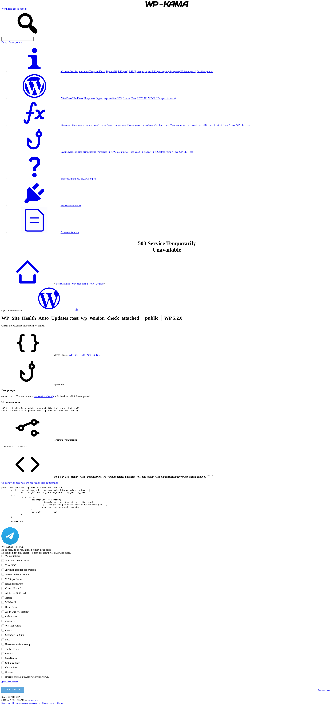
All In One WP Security (17, 611)
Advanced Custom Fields (17, 560)
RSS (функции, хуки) (140, 71)
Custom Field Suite (14, 634)
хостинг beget (33, 700)
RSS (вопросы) (188, 71)
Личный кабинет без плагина (20, 569)
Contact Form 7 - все (224, 125)
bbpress (9, 653)
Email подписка (205, 71)
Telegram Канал (97, 71)
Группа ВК (111, 71)
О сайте (74, 71)
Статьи (60, 703)
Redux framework (14, 583)
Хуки (70, 151)
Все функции (63, 283)
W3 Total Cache (13, 625)
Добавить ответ (9, 681)
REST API (142, 98)
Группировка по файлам (140, 125)
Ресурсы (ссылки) (166, 98)
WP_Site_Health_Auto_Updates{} (86, 354)
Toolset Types (12, 649)
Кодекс (99, 98)
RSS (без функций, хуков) (166, 71)
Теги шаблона (105, 125)
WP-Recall (10, 602)
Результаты (324, 690)
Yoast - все (197, 125)
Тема (133, 98)
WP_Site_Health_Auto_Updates (88, 283)
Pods (7, 639)
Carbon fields (11, 667)
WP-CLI (152, 98)
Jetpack (8, 597)
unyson (8, 630)
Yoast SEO (10, 565)
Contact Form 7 (13, 588)
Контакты (84, 71)
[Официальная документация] (49, 310)
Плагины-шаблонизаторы (18, 644)
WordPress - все (162, 125)
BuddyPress (11, 607)
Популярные (120, 125)
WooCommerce (12, 555)
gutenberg (10, 621)
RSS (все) (123, 71)
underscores (11, 616)
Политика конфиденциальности (25, 703)
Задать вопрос (88, 178)
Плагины (76, 205)
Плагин (126, 98)
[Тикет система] (76, 310)
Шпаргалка (89, 98)
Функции (77, 125)
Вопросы (75, 178)
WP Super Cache (13, 579)
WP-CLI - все (243, 125)
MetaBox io (11, 658)
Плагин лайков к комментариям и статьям (27, 676)
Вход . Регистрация (11, 42)
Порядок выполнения (84, 151)
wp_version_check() (44, 396)
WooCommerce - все (180, 125)
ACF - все (208, 125)
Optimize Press (12, 663)
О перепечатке (48, 703)
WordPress (77, 98)
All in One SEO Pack (15, 593)
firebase (9, 672)
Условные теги (90, 125)
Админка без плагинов (17, 574)
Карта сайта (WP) (113, 98)
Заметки (74, 232)
